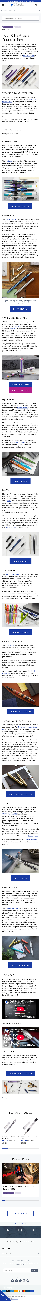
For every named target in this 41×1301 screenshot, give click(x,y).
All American (10, 645)
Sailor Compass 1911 (13, 574)
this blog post (33, 836)
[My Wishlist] (33, 5)
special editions (31, 840)
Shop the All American (20, 712)
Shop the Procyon (20, 965)
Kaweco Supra (11, 219)
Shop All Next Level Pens (20, 1074)
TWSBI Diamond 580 (9, 814)
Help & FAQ (6, 1254)
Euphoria (9, 161)
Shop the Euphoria (20, 206)
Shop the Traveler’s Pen (20, 794)
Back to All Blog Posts (21, 1214)
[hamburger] (3, 5)
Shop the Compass (20, 632)
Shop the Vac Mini (20, 390)
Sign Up (34, 1270)
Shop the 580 (20, 878)
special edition (11, 527)
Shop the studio (20, 561)
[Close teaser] (11, 1299)
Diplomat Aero (22, 408)
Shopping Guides (7, 26)
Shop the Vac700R (20, 385)
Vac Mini (12, 329)
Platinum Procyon (12, 908)
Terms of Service (13, 1299)
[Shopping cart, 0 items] (37, 5)
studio (9, 501)
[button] (5, 1140)
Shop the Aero (20, 481)
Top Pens (18, 26)
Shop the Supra (20, 309)
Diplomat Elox (20, 442)
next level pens (28, 56)
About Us (6, 1248)
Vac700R (17, 326)
